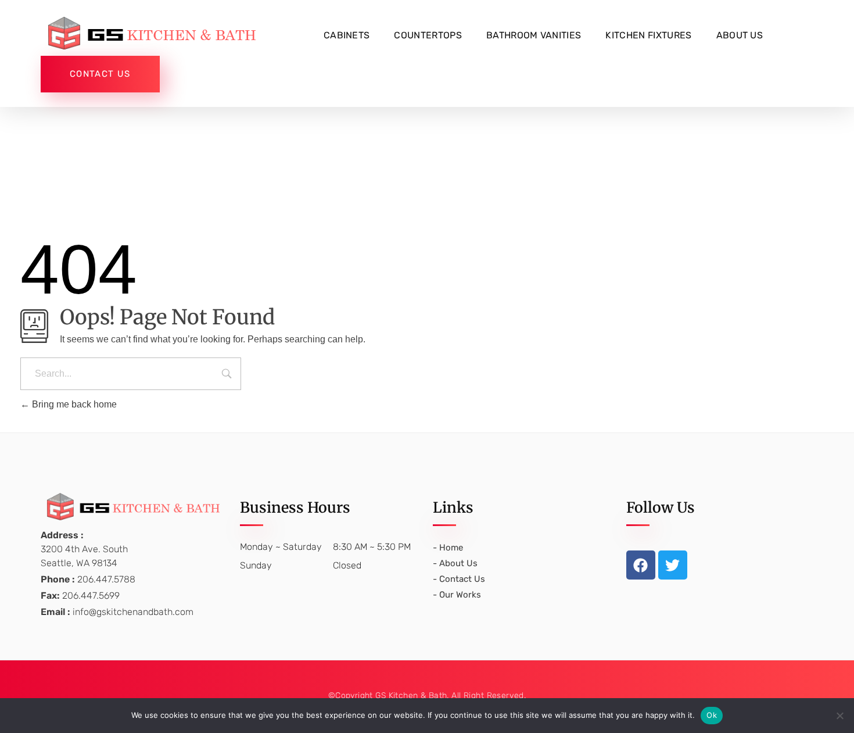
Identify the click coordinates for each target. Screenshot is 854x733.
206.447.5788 (106, 579)
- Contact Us (459, 579)
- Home (448, 547)
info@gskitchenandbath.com (133, 611)
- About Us (455, 563)
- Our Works (457, 594)
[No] (839, 715)
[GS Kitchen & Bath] (157, 33)
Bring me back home (73, 404)
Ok (711, 715)
